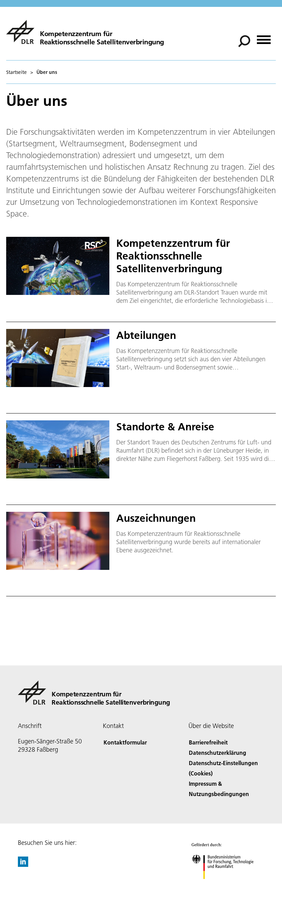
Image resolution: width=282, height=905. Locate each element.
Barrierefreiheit (208, 742)
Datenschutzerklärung (217, 752)
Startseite (16, 72)
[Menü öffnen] (264, 37)
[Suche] (245, 40)
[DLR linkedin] (23, 865)
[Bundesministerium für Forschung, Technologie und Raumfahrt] (226, 886)
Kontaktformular (125, 742)
